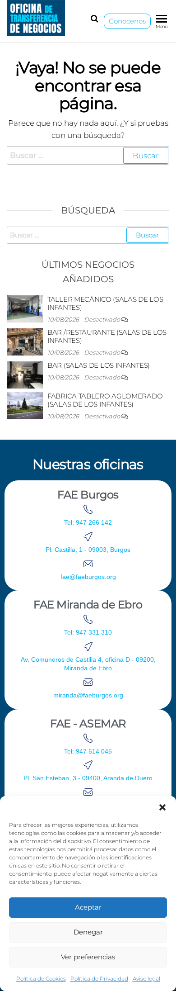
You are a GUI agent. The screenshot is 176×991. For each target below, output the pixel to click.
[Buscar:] (88, 155)
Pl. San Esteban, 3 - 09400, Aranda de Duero (88, 778)
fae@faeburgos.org (88, 576)
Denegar (88, 932)
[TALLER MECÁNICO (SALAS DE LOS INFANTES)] (25, 308)
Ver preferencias (88, 957)
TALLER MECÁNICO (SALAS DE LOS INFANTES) (105, 303)
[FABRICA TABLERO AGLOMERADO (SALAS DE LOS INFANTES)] (25, 405)
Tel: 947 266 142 (88, 522)
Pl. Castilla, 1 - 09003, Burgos (88, 549)
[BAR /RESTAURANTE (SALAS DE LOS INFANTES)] (25, 341)
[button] (162, 807)
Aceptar (88, 907)
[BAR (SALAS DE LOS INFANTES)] (25, 374)
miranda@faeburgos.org (88, 695)
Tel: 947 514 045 (88, 751)
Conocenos (127, 21)
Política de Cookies (41, 978)
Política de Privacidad (99, 978)
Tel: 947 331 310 (88, 632)
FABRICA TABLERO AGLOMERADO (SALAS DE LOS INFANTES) (104, 400)
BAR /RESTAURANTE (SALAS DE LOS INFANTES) (107, 336)
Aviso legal (146, 978)
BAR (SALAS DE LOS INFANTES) (98, 365)
